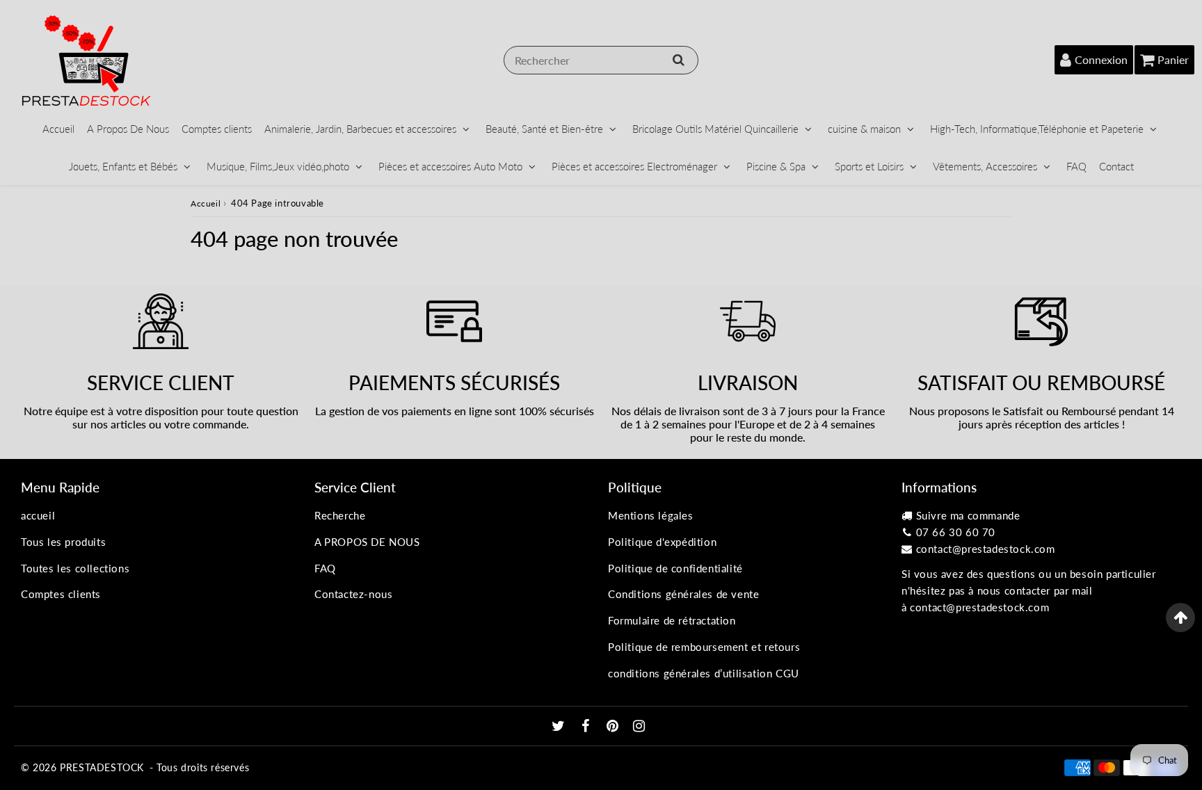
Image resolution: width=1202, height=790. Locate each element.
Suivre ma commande (968, 515)
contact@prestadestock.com (985, 548)
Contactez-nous (353, 594)
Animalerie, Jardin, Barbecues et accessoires (360, 128)
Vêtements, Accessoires (985, 166)
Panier (1173, 59)
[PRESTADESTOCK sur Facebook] (587, 726)
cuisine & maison (864, 128)
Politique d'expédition (662, 541)
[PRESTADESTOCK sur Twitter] (560, 726)
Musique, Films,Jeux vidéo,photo (278, 166)
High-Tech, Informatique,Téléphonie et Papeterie (1037, 128)
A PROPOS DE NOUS (367, 541)
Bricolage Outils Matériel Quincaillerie (715, 128)
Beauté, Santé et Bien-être (544, 128)
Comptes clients (217, 128)
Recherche (339, 515)
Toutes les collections (75, 568)
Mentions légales (651, 515)
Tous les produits (63, 541)
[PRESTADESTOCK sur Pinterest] (614, 726)
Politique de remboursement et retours (704, 646)
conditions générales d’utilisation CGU (703, 673)
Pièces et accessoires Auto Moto (450, 166)
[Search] (678, 60)
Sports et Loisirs (869, 166)
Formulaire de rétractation (672, 620)
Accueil (58, 128)
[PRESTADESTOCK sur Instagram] (639, 726)
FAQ (1076, 166)
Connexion (1101, 59)
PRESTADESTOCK (102, 767)
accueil (38, 515)
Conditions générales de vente (683, 594)
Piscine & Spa (776, 166)
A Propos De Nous (128, 128)
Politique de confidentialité (675, 568)
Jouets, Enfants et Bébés (123, 166)
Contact (1116, 166)
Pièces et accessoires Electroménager (634, 166)
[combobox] (601, 60)
